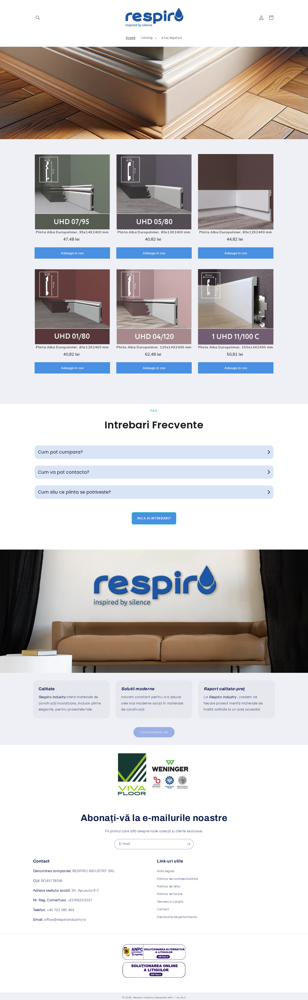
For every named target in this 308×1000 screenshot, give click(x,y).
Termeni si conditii (170, 901)
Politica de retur (169, 886)
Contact (163, 909)
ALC (183, 997)
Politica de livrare (170, 894)
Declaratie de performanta (177, 917)
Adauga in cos (72, 253)
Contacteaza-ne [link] (154, 732)
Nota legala (166, 871)
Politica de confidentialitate (177, 879)
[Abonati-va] (188, 844)
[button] (38, 17)
